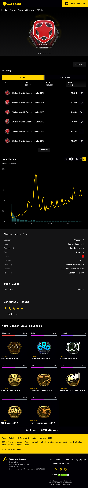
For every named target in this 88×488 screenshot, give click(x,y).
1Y (80, 159)
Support (82, 460)
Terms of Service (64, 460)
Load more (44, 150)
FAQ (50, 460)
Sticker (23, 77)
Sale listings (7, 71)
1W (66, 159)
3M (73, 159)
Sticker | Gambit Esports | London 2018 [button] (20, 10)
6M (77, 159)
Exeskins (12, 164)
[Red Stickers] (83, 256)
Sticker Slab (65, 77)
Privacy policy (61, 463)
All (84, 159)
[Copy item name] (41, 10)
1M (70, 159)
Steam (4, 164)
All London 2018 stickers (42, 430)
